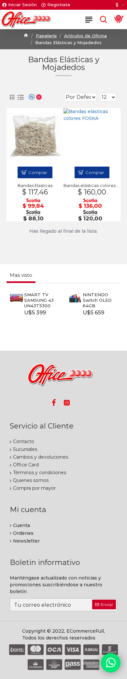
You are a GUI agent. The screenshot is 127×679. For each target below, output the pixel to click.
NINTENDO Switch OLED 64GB (97, 300)
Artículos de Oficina (85, 35)
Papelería (46, 35)
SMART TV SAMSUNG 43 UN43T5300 (39, 300)
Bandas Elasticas (35, 185)
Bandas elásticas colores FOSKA (92, 185)
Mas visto (21, 275)
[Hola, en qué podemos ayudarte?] (110, 663)
